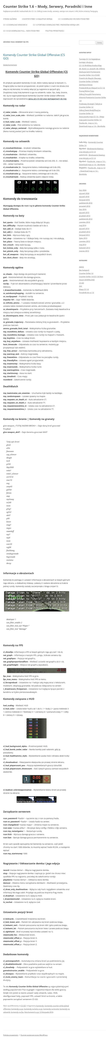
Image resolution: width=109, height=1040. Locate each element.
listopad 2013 (84, 235)
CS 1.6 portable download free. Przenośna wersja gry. (56, 25)
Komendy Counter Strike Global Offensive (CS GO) (34, 56)
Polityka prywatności (54, 31)
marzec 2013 (84, 251)
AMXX (81, 267)
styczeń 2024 (84, 193)
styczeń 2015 (84, 212)
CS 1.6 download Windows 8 (15, 25)
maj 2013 (82, 244)
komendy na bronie (51, 1009)
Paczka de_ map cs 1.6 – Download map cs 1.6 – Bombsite (92, 171)
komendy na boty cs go (33, 1009)
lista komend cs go (31, 1012)
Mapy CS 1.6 (84, 289)
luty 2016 (82, 209)
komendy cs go (17, 1009)
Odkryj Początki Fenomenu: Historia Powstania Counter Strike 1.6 (92, 97)
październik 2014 (85, 219)
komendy (40, 1006)
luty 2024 (82, 190)
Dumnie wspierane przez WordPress (34, 1035)
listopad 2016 (84, 200)
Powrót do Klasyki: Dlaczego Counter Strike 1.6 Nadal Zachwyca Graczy (90, 81)
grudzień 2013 (84, 232)
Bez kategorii (84, 270)
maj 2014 (82, 225)
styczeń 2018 (84, 196)
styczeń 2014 (84, 228)
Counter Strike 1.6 (86, 273)
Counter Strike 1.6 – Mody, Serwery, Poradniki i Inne (47, 6)
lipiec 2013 (83, 238)
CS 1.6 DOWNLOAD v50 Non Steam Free (73, 19)
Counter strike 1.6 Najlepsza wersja (37, 19)
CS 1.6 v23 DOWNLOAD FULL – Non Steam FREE (21, 31)
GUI (80, 286)
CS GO (23, 1006)
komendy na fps (17, 1012)
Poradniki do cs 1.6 (86, 292)
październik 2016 (85, 203)
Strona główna (10, 19)
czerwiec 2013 (84, 241)
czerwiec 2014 (84, 222)
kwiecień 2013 (84, 248)
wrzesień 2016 (84, 206)
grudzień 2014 (84, 216)
